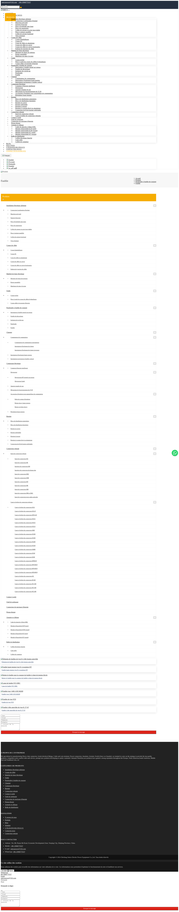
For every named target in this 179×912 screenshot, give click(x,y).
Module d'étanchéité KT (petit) (19, 633)
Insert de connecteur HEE (22, 474)
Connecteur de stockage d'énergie (17, 607)
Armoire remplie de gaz (17, 386)
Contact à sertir (11, 597)
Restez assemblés (15, 282)
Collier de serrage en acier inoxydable (21, 229)
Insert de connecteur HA (21, 459)
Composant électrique (13, 363)
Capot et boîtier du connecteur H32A (25, 526)
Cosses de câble (11, 245)
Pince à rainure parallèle (17, 233)
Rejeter (11, 870)
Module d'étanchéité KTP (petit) (20, 626)
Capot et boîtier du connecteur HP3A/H (26, 515)
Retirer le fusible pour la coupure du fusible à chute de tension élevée (22, 678)
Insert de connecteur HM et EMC (24, 493)
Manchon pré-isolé (16, 214)
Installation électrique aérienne (16, 205)
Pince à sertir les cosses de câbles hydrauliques (24, 299)
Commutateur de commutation (19, 337)
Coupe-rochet (14, 295)
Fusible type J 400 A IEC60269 (11, 694)
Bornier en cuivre (15, 428)
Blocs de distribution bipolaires (19, 425)
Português (11, 164)
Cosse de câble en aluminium (19, 258)
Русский (11, 162)
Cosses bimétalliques (16, 250)
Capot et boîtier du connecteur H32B (25, 545)
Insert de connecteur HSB (22, 478)
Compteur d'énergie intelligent (25, 86)
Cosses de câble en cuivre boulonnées (21, 265)
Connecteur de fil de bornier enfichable (28, 110)
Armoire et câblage (12, 617)
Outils (13, 58)
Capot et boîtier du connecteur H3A (25, 507)
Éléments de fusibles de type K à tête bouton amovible (18, 662)
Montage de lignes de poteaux (19, 278)
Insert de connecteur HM (21, 489)
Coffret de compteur (21, 142)
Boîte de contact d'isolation (22, 399)
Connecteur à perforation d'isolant (20, 210)
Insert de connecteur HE (21, 462)
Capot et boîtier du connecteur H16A (25, 522)
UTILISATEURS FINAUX (14, 828)
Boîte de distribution (13, 642)
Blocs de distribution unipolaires (20, 421)
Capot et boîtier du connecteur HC (24, 576)
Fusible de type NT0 (8, 702)
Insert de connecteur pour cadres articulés (26, 497)
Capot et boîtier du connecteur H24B (25, 542)
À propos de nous (11, 817)
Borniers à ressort (15, 436)
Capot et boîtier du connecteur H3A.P (25, 511)
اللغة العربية (12, 168)
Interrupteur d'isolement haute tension (21, 355)
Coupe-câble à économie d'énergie (20, 303)
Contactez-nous (10, 831)
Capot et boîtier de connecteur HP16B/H (26, 568)
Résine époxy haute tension (22, 403)
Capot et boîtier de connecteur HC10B (25, 584)
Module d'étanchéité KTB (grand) (20, 630)
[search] (21, 7)
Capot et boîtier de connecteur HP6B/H (26, 561)
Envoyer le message (78, 732)
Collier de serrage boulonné (18, 237)
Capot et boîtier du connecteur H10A (25, 519)
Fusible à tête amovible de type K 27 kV (13, 710)
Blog (6, 823)
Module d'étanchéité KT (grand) (19, 637)
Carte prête (14, 650)
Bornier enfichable (16, 432)
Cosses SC (13, 254)
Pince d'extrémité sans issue (18, 221)
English (11, 160)
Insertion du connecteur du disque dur (25, 470)
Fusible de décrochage (17, 316)
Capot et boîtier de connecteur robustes (28, 116)
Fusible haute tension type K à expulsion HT (15, 670)
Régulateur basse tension (23, 95)
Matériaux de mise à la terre (24, 56)
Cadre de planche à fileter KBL (19, 622)
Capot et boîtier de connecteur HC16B (25, 587)
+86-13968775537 (25, 2)
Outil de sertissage (12, 602)
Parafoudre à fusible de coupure (16, 308)
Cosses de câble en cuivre (18, 261)
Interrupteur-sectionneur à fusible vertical (28, 82)
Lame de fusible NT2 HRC (10, 686)
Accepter (4, 870)
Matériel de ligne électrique (15, 274)
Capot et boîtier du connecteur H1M (25, 553)
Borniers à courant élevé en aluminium (21, 440)
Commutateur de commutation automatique (27, 342)
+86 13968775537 (17, 846)
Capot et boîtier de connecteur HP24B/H (26, 572)
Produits (7, 820)
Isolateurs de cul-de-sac (17, 320)
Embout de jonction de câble (19, 269)
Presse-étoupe (10, 612)
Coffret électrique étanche (18, 646)
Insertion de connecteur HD (22, 466)
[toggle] (3, 199)
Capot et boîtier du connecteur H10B (25, 534)
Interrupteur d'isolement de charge (24, 346)
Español (11, 166)
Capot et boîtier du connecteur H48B (25, 549)
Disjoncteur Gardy (20, 381)
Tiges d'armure (15, 241)
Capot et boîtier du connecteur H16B (25, 538)
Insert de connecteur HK (21, 485)
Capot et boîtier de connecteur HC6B (25, 580)
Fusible (13, 327)
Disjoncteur (14, 372)
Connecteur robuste (16, 151)
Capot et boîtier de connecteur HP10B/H (26, 565)
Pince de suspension (16, 225)
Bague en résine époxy (21, 407)
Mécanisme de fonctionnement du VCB (22, 390)
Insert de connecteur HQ (21, 482)
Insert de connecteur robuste (18, 453)
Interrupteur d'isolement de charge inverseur (27, 350)
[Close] (1, 890)
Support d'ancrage (16, 218)
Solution (7, 825)
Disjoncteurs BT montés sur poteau (24, 377)
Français (7, 155)
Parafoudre (14, 324)
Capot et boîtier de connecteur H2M (25, 557)
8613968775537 (6, 874)
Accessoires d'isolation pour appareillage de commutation (34, 93)
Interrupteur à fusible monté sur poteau (21, 312)
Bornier (8, 416)
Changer (9, 332)
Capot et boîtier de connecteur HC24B (25, 591)
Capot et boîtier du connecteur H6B (25, 530)
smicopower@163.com (9, 2)
